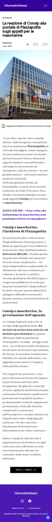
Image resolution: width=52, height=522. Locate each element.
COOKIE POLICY (35, 508)
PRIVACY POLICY (18, 508)
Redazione (7, 43)
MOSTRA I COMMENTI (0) (26, 470)
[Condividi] (27, 44)
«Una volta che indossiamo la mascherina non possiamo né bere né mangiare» (25, 214)
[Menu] (46, 5)
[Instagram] (22, 501)
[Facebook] (29, 501)
